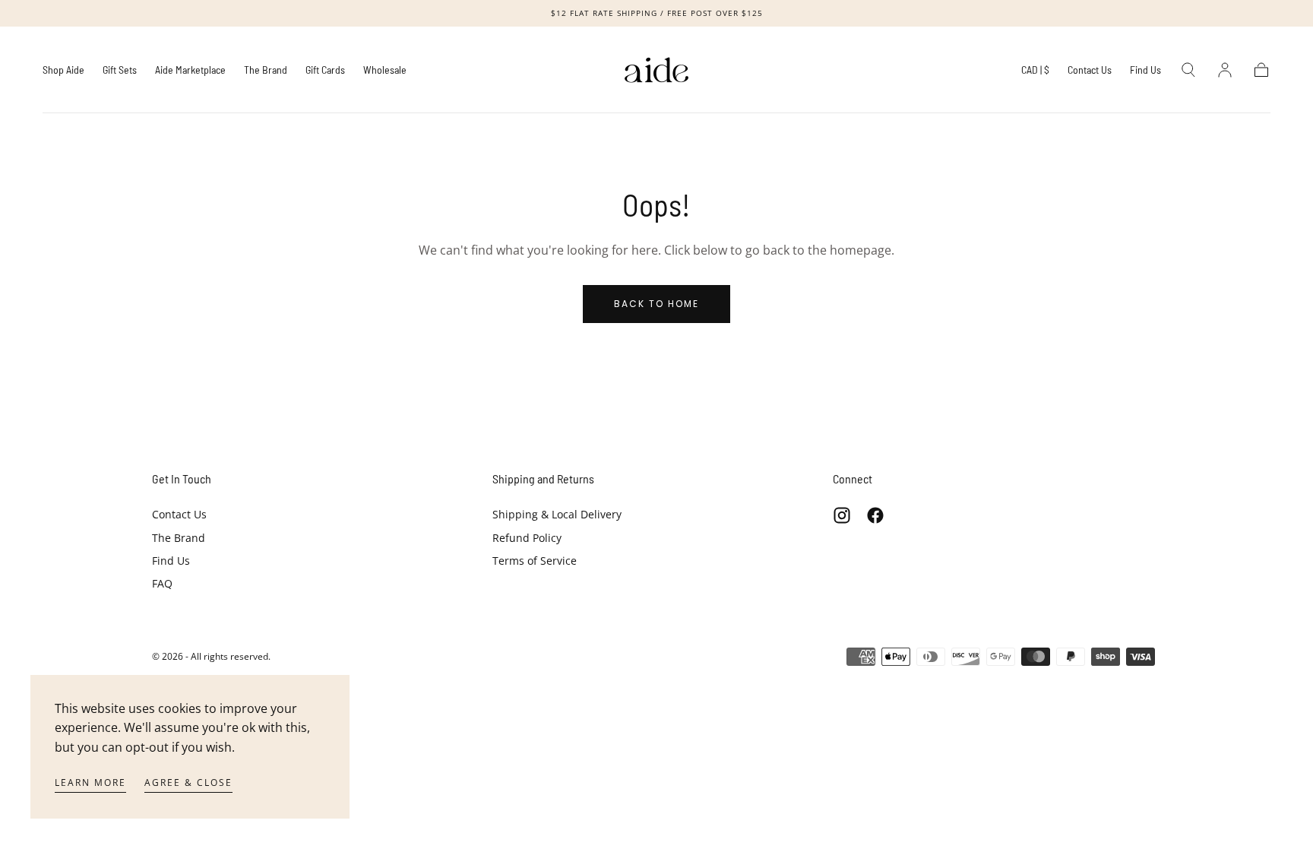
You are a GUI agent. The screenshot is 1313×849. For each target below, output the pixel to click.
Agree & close (188, 782)
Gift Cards (325, 70)
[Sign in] (1225, 70)
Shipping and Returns (543, 478)
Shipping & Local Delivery (557, 514)
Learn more (90, 782)
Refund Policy (527, 538)
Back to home (656, 303)
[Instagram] (842, 515)
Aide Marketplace (190, 70)
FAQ (162, 583)
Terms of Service (534, 560)
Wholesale (385, 70)
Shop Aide (63, 70)
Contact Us (1090, 70)
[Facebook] (875, 515)
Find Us (1145, 70)
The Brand (265, 70)
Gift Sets (120, 70)
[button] (1035, 72)
